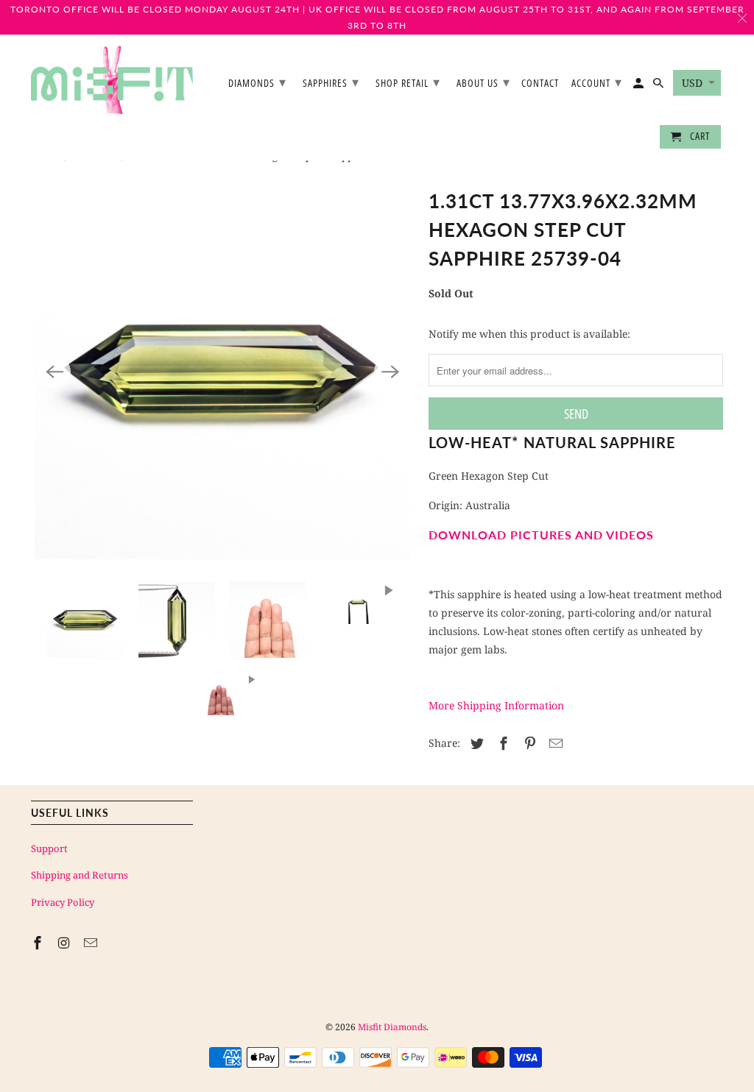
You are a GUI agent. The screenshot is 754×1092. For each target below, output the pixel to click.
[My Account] (639, 86)
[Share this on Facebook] (501, 743)
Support (49, 848)
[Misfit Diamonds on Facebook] (39, 942)
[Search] (659, 86)
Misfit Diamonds (392, 1027)
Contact (540, 83)
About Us (483, 82)
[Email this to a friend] (554, 743)
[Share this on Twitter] (475, 743)
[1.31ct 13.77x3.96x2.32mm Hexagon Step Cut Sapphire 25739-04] (222, 371)
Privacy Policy (62, 902)
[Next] (390, 371)
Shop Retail (408, 82)
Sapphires (331, 82)
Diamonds (257, 82)
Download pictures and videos (541, 535)
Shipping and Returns (79, 875)
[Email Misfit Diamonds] (92, 942)
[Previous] (54, 371)
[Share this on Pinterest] (528, 743)
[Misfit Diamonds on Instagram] (65, 942)
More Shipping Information (496, 705)
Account (596, 82)
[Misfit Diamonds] (112, 80)
